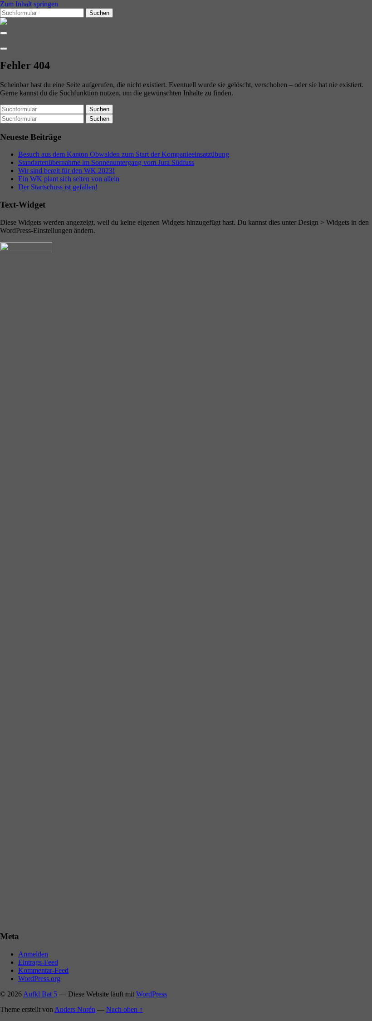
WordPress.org (39, 978)
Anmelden (33, 954)
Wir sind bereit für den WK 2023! (66, 170)
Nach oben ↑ (124, 1009)
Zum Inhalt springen (29, 4)
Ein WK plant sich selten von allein (68, 179)
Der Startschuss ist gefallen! (58, 187)
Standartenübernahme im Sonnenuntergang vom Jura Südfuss (106, 162)
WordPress (151, 994)
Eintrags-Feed (38, 962)
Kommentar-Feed (43, 970)
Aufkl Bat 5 (40, 994)
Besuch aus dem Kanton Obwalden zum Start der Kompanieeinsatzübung (123, 154)
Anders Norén (74, 1009)
